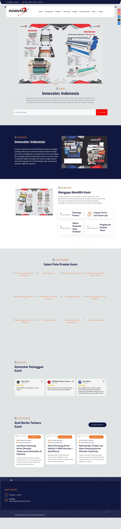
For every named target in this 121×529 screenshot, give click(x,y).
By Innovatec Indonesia (24, 440)
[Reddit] (119, 13)
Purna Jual (67, 11)
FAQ (93, 11)
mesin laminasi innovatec (87, 442)
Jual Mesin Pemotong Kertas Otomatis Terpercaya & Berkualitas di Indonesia (29, 449)
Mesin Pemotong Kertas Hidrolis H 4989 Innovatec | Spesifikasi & (60, 448)
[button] (3, 54)
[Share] (119, 23)
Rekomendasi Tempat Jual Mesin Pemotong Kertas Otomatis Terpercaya (91, 448)
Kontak (101, 11)
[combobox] (54, 112)
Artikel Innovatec (85, 11)
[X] (119, 20)
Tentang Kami (49, 11)
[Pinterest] (119, 10)
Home (40, 11)
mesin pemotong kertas (24, 442)
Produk (58, 11)
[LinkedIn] (119, 16)
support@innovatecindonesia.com (19, 501)
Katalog (74, 11)
